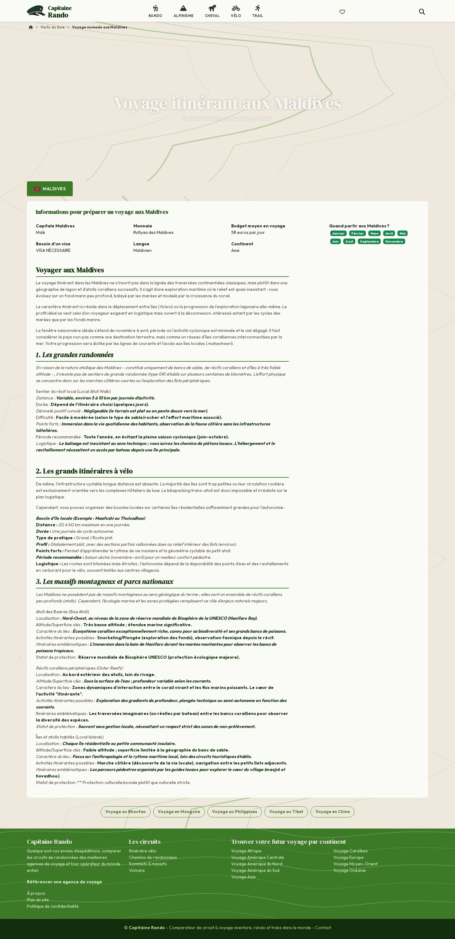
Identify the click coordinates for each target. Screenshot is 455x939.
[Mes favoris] (342, 12)
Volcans (137, 870)
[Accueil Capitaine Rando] (31, 27)
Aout (349, 241)
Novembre (394, 241)
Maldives (54, 189)
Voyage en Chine (332, 811)
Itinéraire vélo (142, 851)
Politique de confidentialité (53, 906)
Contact (323, 927)
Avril (389, 233)
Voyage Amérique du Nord (256, 864)
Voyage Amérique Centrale (257, 857)
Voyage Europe (348, 857)
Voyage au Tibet (286, 811)
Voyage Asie (243, 877)
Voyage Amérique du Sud (255, 870)
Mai (402, 233)
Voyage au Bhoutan (125, 811)
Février (357, 233)
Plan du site (38, 899)
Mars (374, 233)
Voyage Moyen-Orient (355, 864)
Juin (335, 241)
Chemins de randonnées (153, 857)
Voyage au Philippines (234, 811)
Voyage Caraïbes (350, 851)
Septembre (369, 241)
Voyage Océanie (349, 870)
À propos (36, 893)
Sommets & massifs (148, 864)
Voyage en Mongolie (179, 811)
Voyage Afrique (246, 851)
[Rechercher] (422, 12)
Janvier (338, 233)
